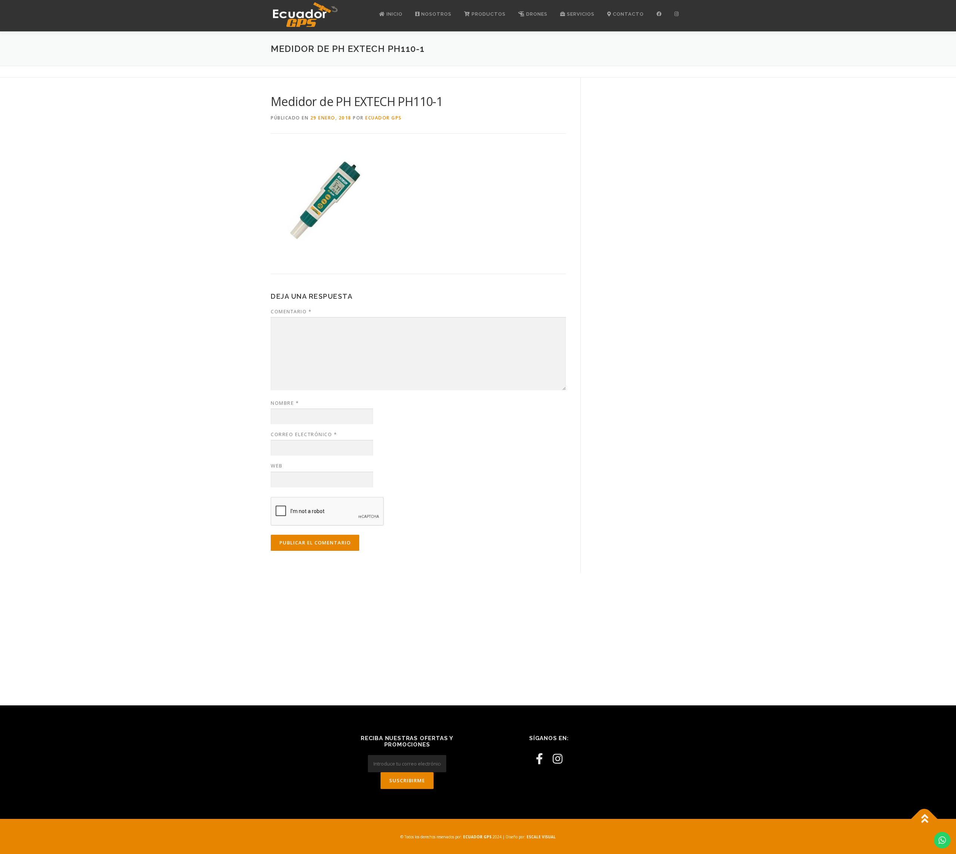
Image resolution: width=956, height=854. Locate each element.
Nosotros (435, 14)
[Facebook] (539, 758)
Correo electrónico (304, 434)
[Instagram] (557, 758)
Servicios (580, 14)
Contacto (627, 14)
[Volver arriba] (924, 819)
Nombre (285, 403)
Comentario (291, 311)
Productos (488, 14)
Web (277, 465)
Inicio (394, 14)
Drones (536, 14)
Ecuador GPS (383, 118)
